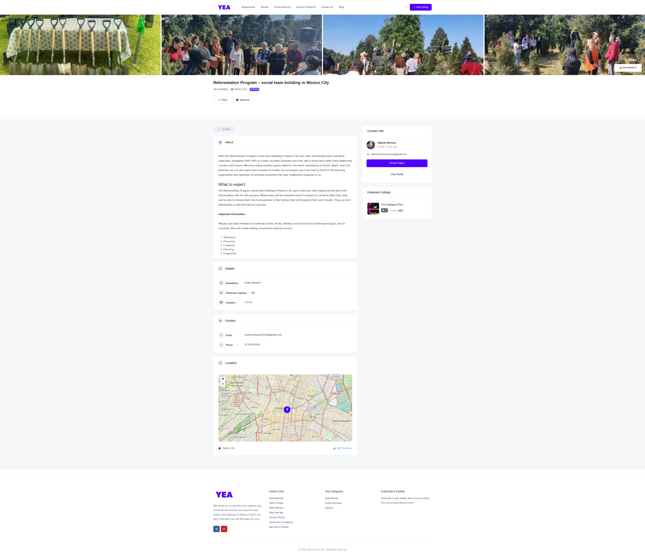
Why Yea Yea (276, 512)
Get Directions (344, 448)
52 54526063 (252, 344)
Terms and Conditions (281, 522)
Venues (265, 7)
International (276, 498)
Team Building (220, 89)
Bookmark (245, 100)
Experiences (248, 7)
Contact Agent (396, 163)
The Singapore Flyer (392, 204)
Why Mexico (276, 508)
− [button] (223, 384)
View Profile (397, 174)
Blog (341, 7)
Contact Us (327, 7)
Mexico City (240, 89)
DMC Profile (276, 503)
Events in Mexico (306, 7)
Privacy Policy (277, 517)
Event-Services (282, 7)
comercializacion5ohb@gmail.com (263, 335)
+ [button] (223, 379)
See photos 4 (629, 68)
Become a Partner (279, 527)
